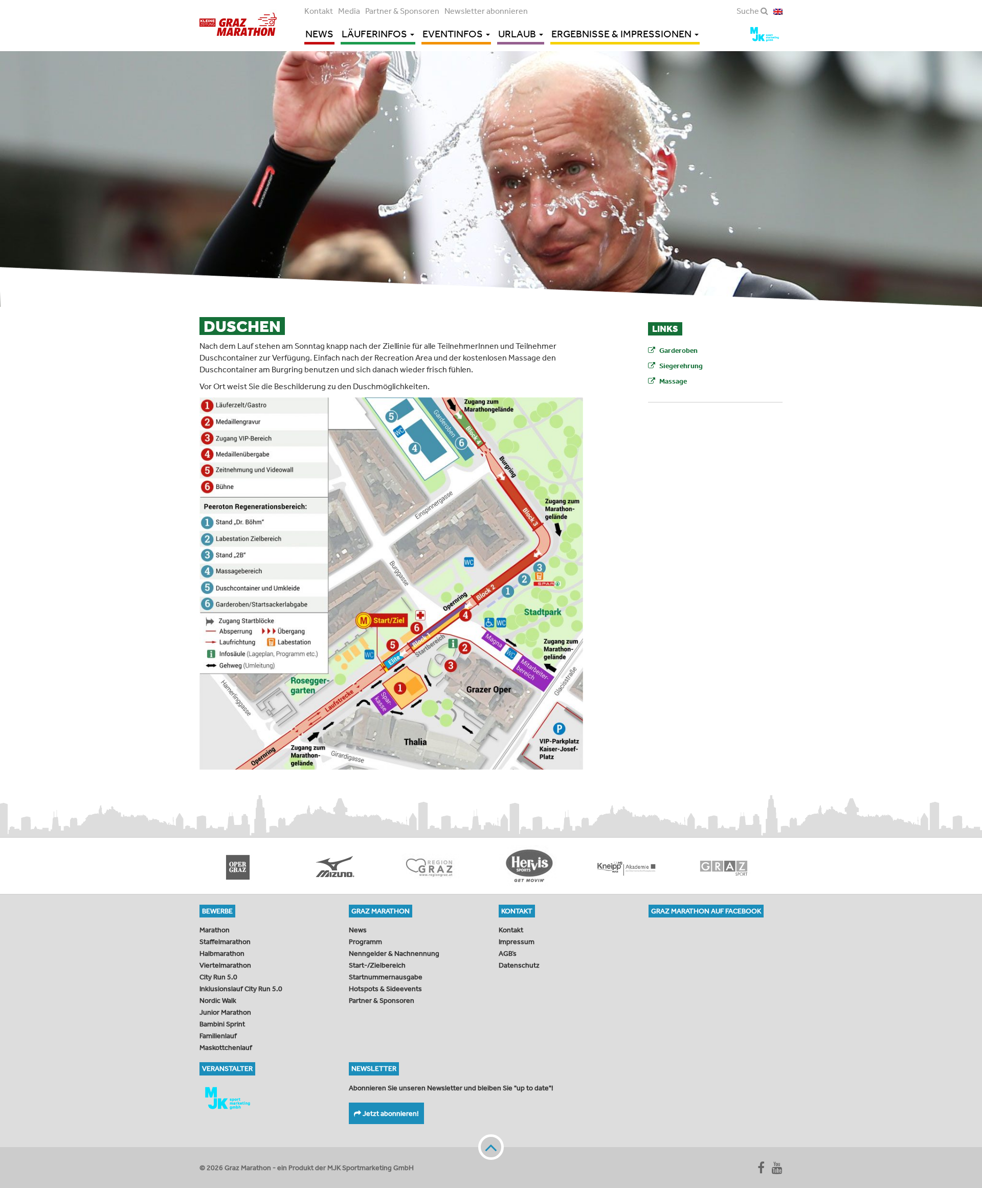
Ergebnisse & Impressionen (622, 34)
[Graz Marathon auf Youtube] (777, 1167)
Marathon (214, 929)
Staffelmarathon (225, 941)
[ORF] (726, 865)
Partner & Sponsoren (402, 11)
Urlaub (518, 34)
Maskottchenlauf (225, 1047)
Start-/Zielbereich (377, 965)
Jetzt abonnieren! (390, 1113)
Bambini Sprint (222, 1023)
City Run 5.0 (218, 976)
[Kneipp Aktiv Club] (532, 865)
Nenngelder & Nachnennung (394, 953)
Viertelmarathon (225, 965)
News (319, 34)
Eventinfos (453, 34)
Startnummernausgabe (385, 976)
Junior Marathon (225, 1012)
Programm (365, 941)
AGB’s (508, 953)
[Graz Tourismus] (337, 865)
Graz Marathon (238, 24)
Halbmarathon (221, 953)
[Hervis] (435, 865)
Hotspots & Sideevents (385, 988)
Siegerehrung (681, 365)
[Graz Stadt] (629, 865)
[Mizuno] (240, 865)
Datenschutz (519, 965)
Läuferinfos (375, 34)
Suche (748, 11)
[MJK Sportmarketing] (266, 1098)
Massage (673, 381)
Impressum (516, 941)
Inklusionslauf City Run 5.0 (240, 988)
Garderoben (678, 350)
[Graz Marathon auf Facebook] (761, 1167)
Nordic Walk (217, 1000)
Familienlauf (218, 1035)
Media (349, 11)
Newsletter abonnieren (486, 11)
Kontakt (318, 11)
